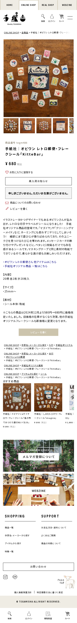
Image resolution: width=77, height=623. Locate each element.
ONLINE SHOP (28, 5)
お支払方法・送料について (53, 527)
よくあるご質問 (48, 535)
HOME (10, 5)
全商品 (24, 32)
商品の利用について (51, 543)
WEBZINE (67, 5)
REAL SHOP (48, 5)
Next (70, 79)
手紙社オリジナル (64, 344)
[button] (4, 400)
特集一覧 (9, 551)
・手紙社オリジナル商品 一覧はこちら (25, 266)
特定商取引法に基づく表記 (50, 592)
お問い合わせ (38, 566)
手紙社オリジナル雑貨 (32, 365)
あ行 (51, 353)
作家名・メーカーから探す (33, 344)
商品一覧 (9, 527)
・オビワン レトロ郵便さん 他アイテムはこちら (29, 262)
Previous (7, 79)
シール (44, 373)
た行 (51, 344)
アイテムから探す (29, 373)
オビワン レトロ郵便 (15, 356)
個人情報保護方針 (23, 592)
